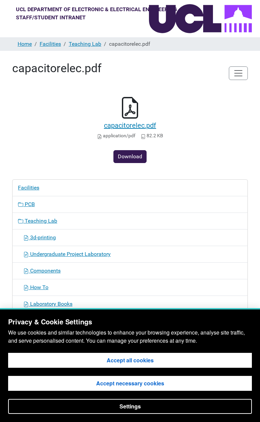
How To (38, 287)
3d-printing (42, 237)
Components (45, 270)
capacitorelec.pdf (130, 125)
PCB (29, 204)
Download (130, 156)
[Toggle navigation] (238, 73)
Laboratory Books (50, 304)
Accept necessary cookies (130, 383)
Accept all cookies (130, 360)
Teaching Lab (85, 44)
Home (25, 44)
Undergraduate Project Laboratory (70, 254)
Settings (130, 406)
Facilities (50, 44)
